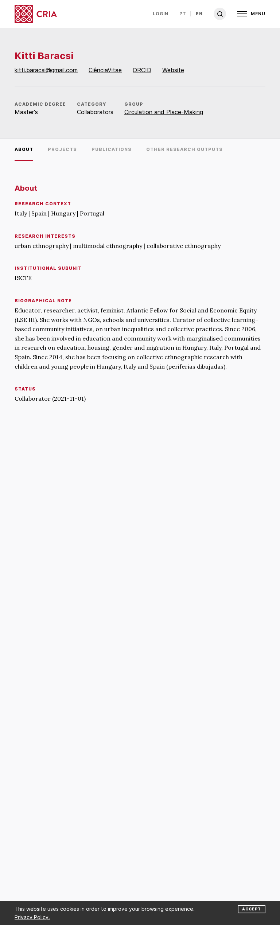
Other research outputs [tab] (184, 149)
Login (160, 13)
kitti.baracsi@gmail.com (46, 70)
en (199, 13)
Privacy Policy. (32, 917)
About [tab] (24, 149)
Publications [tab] (112, 149)
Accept (251, 909)
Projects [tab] (62, 149)
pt (182, 13)
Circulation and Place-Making (163, 112)
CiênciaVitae (105, 70)
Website (173, 70)
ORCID (142, 70)
